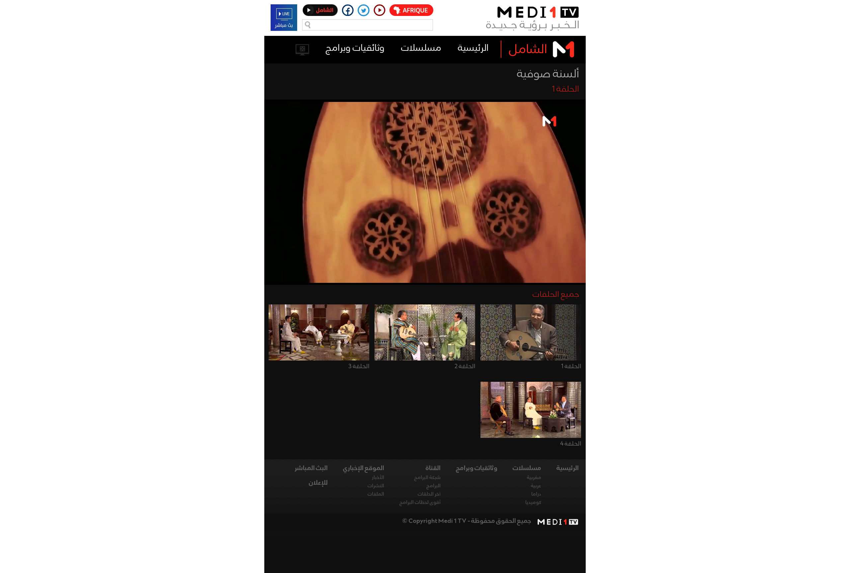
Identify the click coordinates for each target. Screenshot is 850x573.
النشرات (376, 486)
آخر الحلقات (429, 494)
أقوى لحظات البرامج (420, 503)
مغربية (534, 478)
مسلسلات (421, 48)
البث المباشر (311, 468)
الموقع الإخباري (363, 468)
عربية (536, 486)
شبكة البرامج (427, 478)
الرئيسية (473, 48)
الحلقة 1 (571, 366)
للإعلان (318, 483)
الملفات (376, 494)
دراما (536, 494)
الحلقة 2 (465, 366)
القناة (433, 468)
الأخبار (378, 478)
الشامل (528, 50)
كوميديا (533, 503)
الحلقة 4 (570, 444)
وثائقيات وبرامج (355, 48)
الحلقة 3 (358, 366)
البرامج (433, 486)
